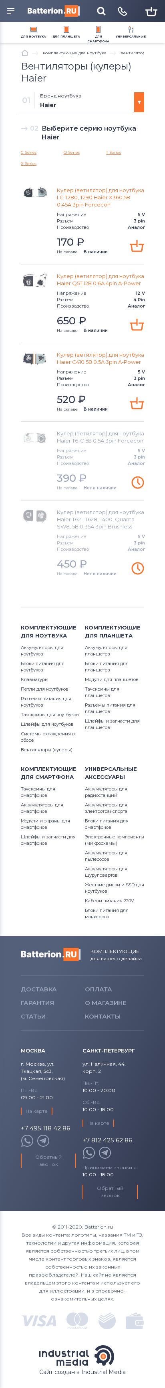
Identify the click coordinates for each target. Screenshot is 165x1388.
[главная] (25, 52)
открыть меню (12, 11)
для (33, 36)
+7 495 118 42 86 (45, 1128)
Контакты (103, 1016)
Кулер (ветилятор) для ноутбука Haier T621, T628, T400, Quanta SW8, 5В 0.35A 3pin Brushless (100, 519)
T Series (113, 152)
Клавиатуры (34, 679)
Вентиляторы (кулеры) (46, 750)
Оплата (98, 989)
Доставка (39, 989)
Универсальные (131, 36)
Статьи (33, 1016)
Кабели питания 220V (109, 900)
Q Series (72, 152)
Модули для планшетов (112, 679)
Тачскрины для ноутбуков (50, 714)
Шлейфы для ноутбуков (47, 724)
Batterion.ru (51, 954)
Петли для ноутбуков (44, 689)
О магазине (105, 1003)
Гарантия (37, 1003)
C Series (28, 152)
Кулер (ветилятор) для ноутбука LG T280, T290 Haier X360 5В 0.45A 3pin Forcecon (100, 197)
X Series (28, 163)
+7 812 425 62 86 (107, 1140)
